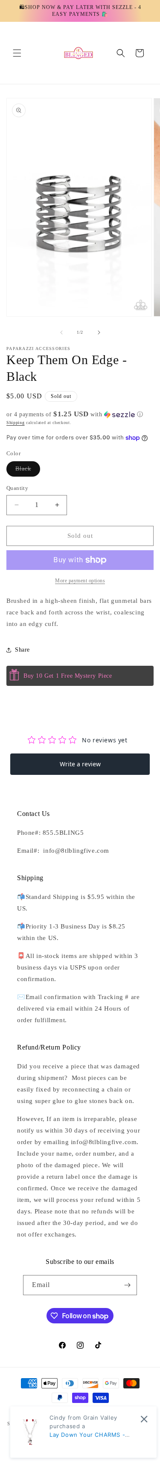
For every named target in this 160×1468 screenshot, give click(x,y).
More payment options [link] (80, 581)
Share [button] (22, 650)
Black (27, 471)
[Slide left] (61, 332)
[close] (144, 1419)
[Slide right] (99, 332)
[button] (17, 53)
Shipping (15, 422)
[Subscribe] (127, 1285)
